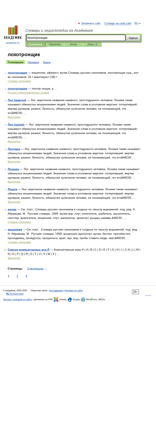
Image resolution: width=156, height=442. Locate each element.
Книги (73, 44)
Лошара (13, 169)
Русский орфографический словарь (28, 92)
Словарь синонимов (19, 81)
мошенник (15, 229)
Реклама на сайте (73, 290)
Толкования (35, 44)
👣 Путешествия (15, 293)
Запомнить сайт (91, 23)
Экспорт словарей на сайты (17, 299)
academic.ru (13, 42)
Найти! (133, 38)
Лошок (12, 189)
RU (136, 23)
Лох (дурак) (16, 124)
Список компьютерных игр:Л (28, 249)
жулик (12, 209)
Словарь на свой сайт (117, 23)
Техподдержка (56, 290)
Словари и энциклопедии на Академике (59, 30)
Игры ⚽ (93, 44)
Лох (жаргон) (17, 100)
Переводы (55, 44)
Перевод (33, 62)
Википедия (14, 117)
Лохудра (14, 149)
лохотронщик (17, 72)
